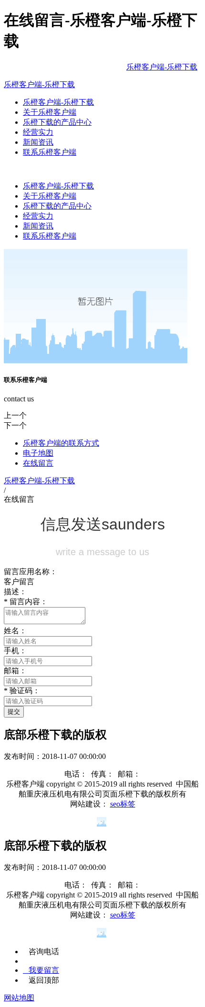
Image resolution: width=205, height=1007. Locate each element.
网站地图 (19, 998)
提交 (14, 711)
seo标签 (122, 804)
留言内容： (26, 602)
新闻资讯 (38, 142)
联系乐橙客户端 (49, 152)
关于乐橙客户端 (49, 112)
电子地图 (38, 453)
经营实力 (38, 132)
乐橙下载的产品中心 (57, 122)
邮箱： (15, 671)
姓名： (15, 631)
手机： (15, 651)
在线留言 (38, 463)
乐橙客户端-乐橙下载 (161, 67)
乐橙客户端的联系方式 (61, 443)
